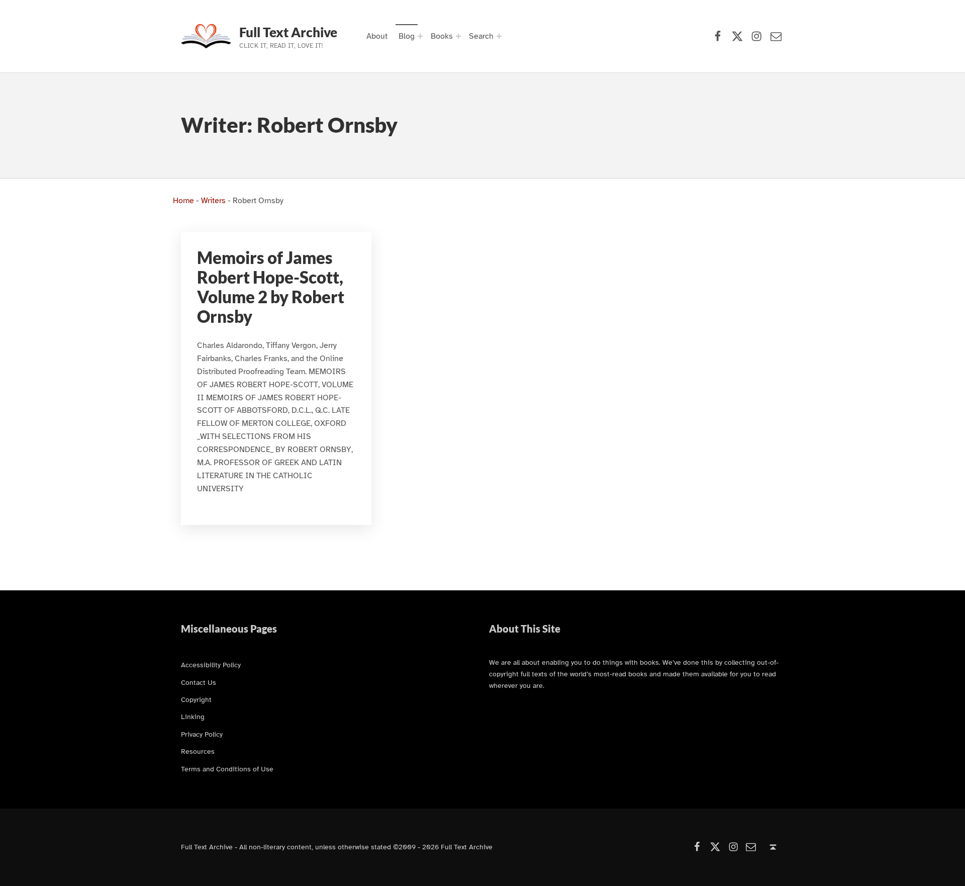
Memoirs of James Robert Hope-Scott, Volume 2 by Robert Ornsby (270, 287)
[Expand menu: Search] (499, 36)
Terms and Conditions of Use (227, 768)
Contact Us (198, 682)
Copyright (196, 699)
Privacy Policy (202, 734)
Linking (193, 716)
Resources (198, 751)
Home (183, 201)
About (377, 36)
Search (481, 36)
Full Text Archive (288, 32)
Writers (213, 201)
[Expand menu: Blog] (420, 36)
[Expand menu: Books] (458, 36)
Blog (407, 36)
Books (442, 36)
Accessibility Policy (211, 664)
